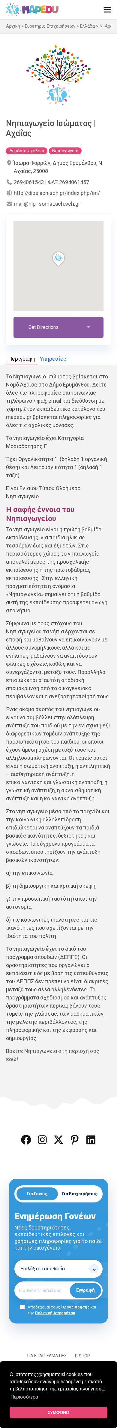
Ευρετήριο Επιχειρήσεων (50, 26)
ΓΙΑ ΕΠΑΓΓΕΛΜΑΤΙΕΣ (47, 1355)
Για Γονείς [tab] (37, 1193)
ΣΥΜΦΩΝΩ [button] (58, 1412)
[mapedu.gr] (32, 9)
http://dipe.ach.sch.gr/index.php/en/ (57, 193)
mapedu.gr (19, 417)
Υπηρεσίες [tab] (53, 359)
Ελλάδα (87, 26)
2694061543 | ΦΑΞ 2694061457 (51, 182)
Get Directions (43, 327)
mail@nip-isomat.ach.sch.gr (47, 204)
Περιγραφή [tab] (21, 359)
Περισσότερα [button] (24, 1396)
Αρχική (13, 26)
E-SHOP (82, 1356)
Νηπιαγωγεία (65, 150)
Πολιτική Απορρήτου (55, 1312)
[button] (26, 1139)
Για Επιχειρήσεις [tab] (80, 1193)
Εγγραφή (85, 1290)
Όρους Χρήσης (75, 1307)
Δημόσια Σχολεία (26, 150)
